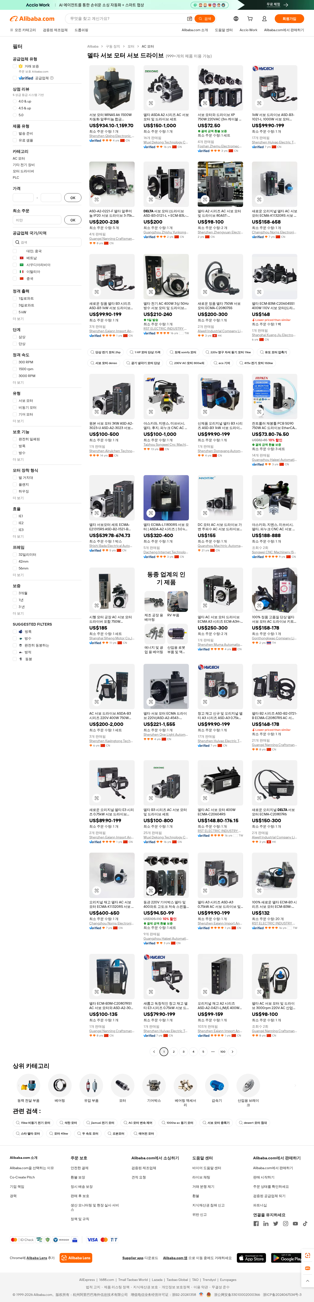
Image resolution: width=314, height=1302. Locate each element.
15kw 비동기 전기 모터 (35, 1123)
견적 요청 (138, 1177)
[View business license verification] (201, 1294)
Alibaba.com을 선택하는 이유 (32, 1168)
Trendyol (209, 1280)
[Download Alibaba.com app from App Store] (251, 1258)
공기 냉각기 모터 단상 (145, 363)
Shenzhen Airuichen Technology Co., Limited (112, 451)
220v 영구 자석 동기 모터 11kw (230, 352)
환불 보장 (78, 1177)
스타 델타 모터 (30, 1133)
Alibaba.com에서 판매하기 (273, 1168)
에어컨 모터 (146, 1133)
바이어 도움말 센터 (206, 1168)
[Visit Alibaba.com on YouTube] (295, 1223)
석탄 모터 (71, 1123)
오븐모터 (118, 1133)
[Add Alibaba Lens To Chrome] (76, 1258)
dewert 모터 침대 (255, 1123)
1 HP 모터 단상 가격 (147, 352)
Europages (228, 1280)
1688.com (106, 1280)
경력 (13, 1196)
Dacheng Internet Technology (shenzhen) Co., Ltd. (166, 552)
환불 (195, 1196)
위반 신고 (199, 1214)
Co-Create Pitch (22, 1177)
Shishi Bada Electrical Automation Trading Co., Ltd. (112, 546)
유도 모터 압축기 (276, 352)
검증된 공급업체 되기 (269, 1196)
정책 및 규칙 (80, 1219)
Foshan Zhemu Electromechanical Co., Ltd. (220, 146)
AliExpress (87, 1280)
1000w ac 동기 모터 (180, 1123)
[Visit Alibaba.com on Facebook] (256, 1223)
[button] (190, 19)
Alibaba (92, 46)
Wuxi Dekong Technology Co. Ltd (166, 142)
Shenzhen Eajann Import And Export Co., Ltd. (112, 331)
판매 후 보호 (80, 1196)
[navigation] (47, 549)
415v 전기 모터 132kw (258, 363)
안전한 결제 (80, 1168)
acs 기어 (224, 363)
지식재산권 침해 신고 (208, 1205)
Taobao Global (177, 1280)
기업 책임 (17, 1186)
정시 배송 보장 (82, 1186)
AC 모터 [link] (148, 46)
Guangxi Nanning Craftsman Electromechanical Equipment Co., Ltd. (112, 238)
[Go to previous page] (154, 1051)
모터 (131, 46)
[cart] (251, 19)
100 (222, 1051)
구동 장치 (113, 46)
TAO (195, 1280)
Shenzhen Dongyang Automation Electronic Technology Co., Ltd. (220, 451)
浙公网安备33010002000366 (237, 1295)
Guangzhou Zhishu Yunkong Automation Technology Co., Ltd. (166, 232)
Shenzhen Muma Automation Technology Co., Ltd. (220, 644)
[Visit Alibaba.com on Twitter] (276, 1223)
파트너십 (260, 1205)
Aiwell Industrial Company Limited (220, 331)
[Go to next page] (232, 1051)
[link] (307, 1255)
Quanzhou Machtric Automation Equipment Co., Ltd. (220, 546)
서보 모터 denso (106, 363)
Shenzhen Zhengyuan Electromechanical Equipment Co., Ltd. (220, 232)
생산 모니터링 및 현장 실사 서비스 (95, 1207)
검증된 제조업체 (143, 1168)
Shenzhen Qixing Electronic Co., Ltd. (112, 136)
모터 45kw (61, 1133)
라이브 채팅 (201, 1177)
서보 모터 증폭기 (219, 1123)
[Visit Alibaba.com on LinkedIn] (266, 1223)
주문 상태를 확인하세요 (271, 1186)
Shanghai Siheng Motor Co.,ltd (112, 638)
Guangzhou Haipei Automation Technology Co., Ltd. (274, 460)
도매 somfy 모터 (185, 352)
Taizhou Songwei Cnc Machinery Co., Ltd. (166, 444)
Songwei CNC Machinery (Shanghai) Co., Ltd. (274, 552)
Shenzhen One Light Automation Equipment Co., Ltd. (166, 734)
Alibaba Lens (36, 1258)
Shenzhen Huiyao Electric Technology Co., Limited (274, 142)
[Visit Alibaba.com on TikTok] (305, 1223)
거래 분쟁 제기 (203, 1186)
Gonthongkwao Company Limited (274, 638)
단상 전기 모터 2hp (107, 352)
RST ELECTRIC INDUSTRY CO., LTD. (166, 328)
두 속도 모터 (90, 1133)
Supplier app (133, 1258)
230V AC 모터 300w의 (189, 363)
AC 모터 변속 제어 (140, 1123)
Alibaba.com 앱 (175, 1258)
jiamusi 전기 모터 (102, 1123)
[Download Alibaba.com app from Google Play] (287, 1258)
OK (72, 198)
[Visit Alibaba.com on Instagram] (285, 1223)
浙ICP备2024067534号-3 (282, 1295)
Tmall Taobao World (133, 1280)
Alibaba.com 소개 (24, 1158)
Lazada (157, 1280)
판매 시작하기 (264, 1177)
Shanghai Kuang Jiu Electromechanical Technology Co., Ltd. (274, 335)
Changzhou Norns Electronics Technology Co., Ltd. (274, 232)
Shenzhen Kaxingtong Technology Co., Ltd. (112, 741)
